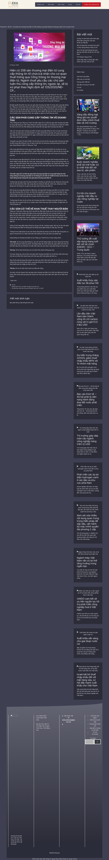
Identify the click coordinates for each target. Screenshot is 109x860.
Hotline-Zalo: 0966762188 (91, 4)
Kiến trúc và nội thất (83, 79)
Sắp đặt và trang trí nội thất (85, 85)
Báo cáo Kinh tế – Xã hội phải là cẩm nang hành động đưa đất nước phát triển (87, 400)
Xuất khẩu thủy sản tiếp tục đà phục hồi (88, 281)
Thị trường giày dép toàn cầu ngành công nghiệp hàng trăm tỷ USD (87, 439)
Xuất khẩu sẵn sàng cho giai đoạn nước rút (87, 641)
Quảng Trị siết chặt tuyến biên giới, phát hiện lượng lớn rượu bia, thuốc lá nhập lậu (88, 40)
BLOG (10, 27)
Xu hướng (80, 90)
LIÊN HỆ (78, 4)
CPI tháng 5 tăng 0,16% (84, 57)
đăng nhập (19, 302)
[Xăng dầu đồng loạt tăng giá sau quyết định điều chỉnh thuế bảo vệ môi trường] (88, 111)
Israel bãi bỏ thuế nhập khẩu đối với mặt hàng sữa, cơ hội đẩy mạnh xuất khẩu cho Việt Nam (87, 680)
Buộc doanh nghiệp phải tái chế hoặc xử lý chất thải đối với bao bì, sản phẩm (88, 166)
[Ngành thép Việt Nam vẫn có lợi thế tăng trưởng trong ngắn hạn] (88, 554)
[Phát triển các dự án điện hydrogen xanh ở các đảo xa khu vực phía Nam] (88, 471)
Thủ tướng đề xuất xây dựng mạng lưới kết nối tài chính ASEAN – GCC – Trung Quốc (87, 244)
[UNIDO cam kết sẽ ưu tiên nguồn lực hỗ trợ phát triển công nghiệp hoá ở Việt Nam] (88, 595)
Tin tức (13, 284)
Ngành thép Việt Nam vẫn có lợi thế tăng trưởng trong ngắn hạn (87, 562)
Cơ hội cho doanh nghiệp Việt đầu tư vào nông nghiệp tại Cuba (87, 197)
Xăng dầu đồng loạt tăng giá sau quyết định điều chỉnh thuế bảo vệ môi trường (88, 118)
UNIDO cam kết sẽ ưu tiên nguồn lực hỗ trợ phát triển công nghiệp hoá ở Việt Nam (88, 604)
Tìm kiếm (93, 738)
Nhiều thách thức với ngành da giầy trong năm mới (25, 286)
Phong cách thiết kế (83, 82)
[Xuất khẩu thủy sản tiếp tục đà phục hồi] (88, 276)
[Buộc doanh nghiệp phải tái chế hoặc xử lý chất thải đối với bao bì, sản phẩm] (88, 158)
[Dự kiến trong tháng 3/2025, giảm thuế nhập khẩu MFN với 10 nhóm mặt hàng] (88, 351)
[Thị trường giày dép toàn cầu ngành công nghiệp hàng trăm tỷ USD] (88, 432)
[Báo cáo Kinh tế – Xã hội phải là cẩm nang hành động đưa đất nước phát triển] (88, 390)
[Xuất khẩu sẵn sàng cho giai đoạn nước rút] (88, 634)
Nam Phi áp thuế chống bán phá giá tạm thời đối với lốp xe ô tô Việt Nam (88, 52)
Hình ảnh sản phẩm (83, 76)
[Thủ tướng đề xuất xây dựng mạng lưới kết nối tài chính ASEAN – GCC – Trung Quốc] (88, 235)
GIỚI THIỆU (61, 4)
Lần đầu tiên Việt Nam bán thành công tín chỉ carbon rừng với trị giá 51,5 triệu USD (87, 319)
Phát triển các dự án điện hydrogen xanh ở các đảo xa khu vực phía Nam (88, 478)
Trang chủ (3, 27)
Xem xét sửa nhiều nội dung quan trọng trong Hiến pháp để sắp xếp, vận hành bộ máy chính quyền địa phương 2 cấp (88, 522)
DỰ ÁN (70, 4)
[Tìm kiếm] (97, 742)
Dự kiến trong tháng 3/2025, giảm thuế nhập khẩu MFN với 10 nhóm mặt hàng (88, 359)
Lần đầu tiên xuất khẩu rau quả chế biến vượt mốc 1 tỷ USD (27, 288)
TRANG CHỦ (40, 4)
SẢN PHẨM (51, 4)
